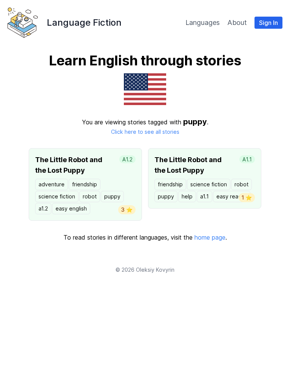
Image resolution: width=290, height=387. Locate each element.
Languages (202, 22)
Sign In (268, 22)
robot (90, 196)
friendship (84, 184)
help (187, 196)
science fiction (57, 196)
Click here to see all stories (145, 131)
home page (209, 237)
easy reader (231, 196)
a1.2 (43, 208)
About (237, 22)
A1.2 (127, 159)
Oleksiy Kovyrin (155, 269)
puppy (112, 196)
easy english (71, 208)
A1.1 (247, 159)
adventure (52, 184)
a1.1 (204, 196)
